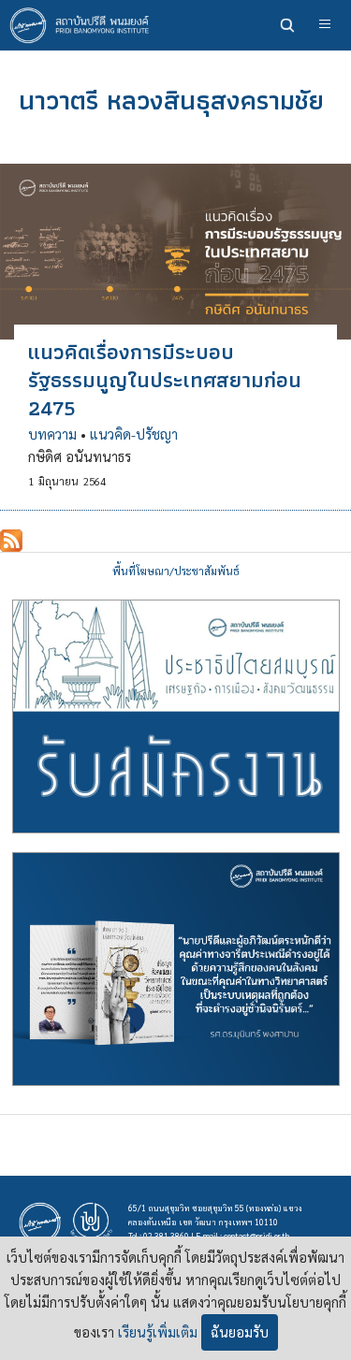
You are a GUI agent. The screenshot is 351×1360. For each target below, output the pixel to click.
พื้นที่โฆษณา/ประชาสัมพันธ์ (176, 571)
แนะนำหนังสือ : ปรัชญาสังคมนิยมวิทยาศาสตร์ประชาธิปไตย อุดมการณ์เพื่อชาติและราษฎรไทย (176, 969)
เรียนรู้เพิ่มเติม (157, 1332)
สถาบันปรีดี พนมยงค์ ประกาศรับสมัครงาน (176, 716)
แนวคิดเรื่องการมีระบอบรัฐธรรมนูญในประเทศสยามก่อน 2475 (164, 380)
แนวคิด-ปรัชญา (134, 434)
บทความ (52, 434)
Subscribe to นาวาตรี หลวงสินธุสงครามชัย (11, 540)
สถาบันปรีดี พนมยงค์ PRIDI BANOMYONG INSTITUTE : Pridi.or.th (84, 25)
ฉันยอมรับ (240, 1332)
